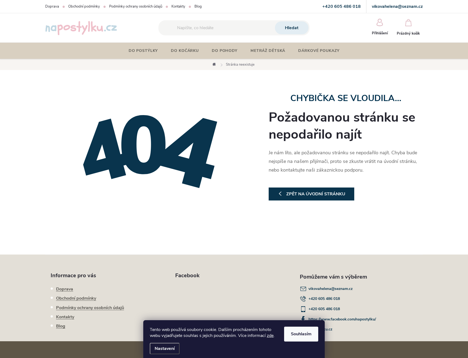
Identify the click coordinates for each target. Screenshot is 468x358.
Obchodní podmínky (84, 6)
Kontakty (178, 6)
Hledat (291, 28)
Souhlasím (301, 334)
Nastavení (165, 349)
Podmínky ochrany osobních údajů (135, 6)
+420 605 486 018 (324, 298)
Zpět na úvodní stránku (315, 194)
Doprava (52, 6)
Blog (198, 6)
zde (270, 336)
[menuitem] (143, 50)
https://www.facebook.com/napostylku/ (342, 319)
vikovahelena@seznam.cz (330, 288)
